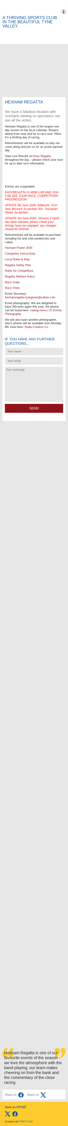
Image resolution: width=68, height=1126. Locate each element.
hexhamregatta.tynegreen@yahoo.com (30, 297)
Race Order (12, 282)
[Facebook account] (15, 1115)
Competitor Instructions (20, 253)
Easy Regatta (42, 156)
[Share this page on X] (43, 1095)
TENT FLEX (26, 1121)
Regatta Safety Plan (18, 265)
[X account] (7, 1115)
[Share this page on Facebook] (21, 1095)
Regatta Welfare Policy (20, 276)
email (21, 1106)
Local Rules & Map (17, 259)
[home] (7, 11)
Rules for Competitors (19, 270)
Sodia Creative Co (36, 327)
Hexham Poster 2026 (18, 247)
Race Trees (12, 288)
